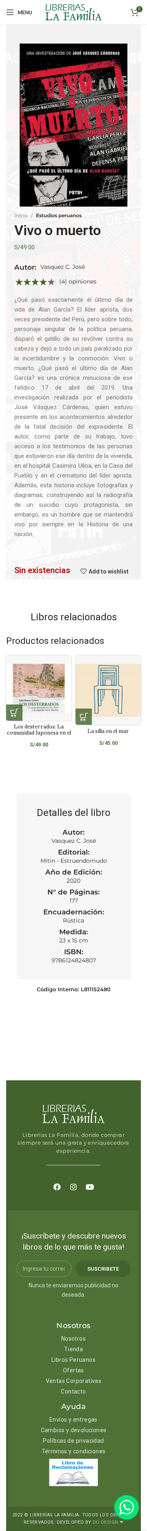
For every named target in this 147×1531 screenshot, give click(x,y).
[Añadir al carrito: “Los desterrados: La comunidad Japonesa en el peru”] (14, 712)
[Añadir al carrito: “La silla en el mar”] (84, 717)
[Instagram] (73, 1187)
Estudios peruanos (59, 215)
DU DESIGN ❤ (108, 1522)
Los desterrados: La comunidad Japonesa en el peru (39, 732)
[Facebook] (57, 1187)
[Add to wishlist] (68, 669)
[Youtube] (89, 1187)
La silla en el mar (108, 731)
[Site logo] (73, 12)
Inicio (21, 215)
